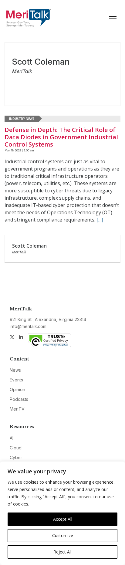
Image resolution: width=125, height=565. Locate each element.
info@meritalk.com (28, 326)
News (15, 370)
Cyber (16, 457)
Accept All (62, 519)
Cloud (16, 447)
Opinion (17, 389)
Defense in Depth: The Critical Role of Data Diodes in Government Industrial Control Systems (61, 137)
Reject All (62, 552)
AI (11, 438)
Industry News (21, 119)
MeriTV (17, 408)
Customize (62, 535)
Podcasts (19, 399)
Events (16, 379)
